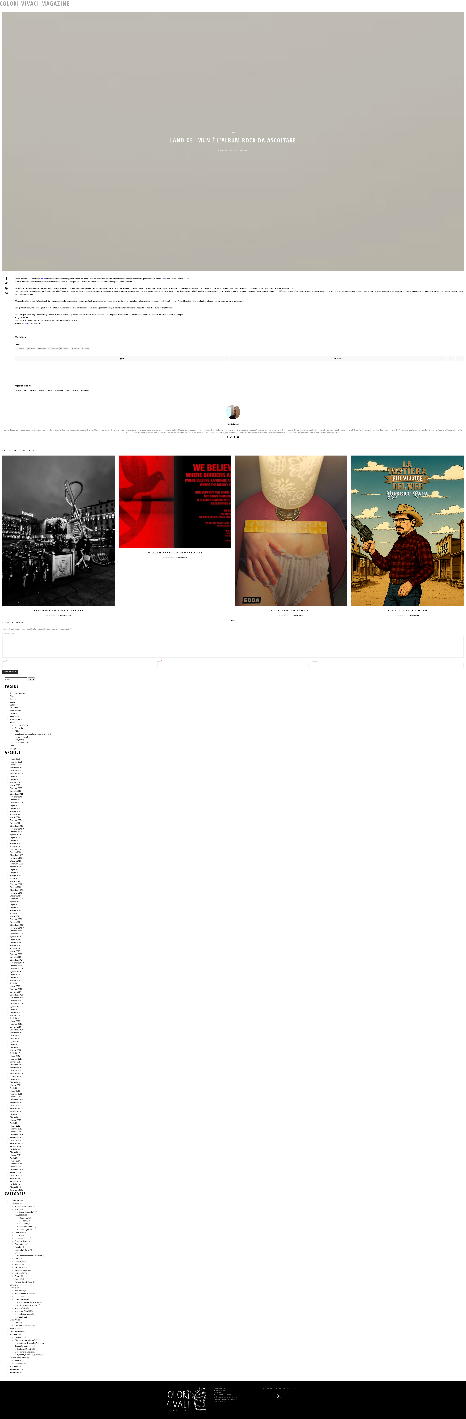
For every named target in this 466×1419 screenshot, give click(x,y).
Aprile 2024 (15, 814)
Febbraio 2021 (16, 919)
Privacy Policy (16, 719)
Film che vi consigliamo (24, 1340)
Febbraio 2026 (16, 762)
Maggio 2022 (15, 875)
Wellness (18, 1363)
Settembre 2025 (16, 773)
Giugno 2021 (15, 907)
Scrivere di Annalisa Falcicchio (31, 1343)
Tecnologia (24, 1229)
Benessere (23, 1218)
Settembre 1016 (16, 1190)
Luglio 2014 (15, 1149)
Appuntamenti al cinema (25, 1293)
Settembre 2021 (16, 898)
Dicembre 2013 (16, 1169)
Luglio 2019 (15, 974)
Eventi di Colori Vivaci (24, 1325)
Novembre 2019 (17, 963)
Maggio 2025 (15, 782)
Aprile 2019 (15, 983)
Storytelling (19, 740)
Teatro (17, 1276)
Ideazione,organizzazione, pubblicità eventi (33, 734)
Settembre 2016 (16, 1073)
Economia (23, 1223)
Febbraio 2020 (16, 954)
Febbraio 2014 (16, 1163)
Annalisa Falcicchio (65, 616)
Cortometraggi (21, 1238)
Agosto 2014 (15, 1146)
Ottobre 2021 (15, 896)
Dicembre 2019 (16, 960)
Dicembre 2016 (16, 1064)
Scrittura (18, 1273)
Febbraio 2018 (16, 1024)
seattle (75, 391)
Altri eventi (19, 1290)
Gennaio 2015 (15, 1131)
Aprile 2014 (15, 1158)
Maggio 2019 (15, 980)
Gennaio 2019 (15, 992)
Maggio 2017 (15, 1050)
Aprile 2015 (15, 1123)
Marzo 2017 (15, 1056)
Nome (4, 661)
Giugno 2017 (15, 1047)
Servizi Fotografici (22, 737)
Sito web (315, 661)
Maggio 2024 (15, 811)
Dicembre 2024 (16, 794)
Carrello (13, 699)
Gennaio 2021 (15, 922)
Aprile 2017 (15, 1053)
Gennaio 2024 (15, 823)
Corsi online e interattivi (29, 1302)
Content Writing (21, 725)
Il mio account (15, 710)
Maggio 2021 (15, 910)
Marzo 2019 (15, 986)
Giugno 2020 (15, 942)
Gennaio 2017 (15, 1062)
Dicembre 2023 (16, 826)
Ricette (18, 1360)
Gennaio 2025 (15, 791)
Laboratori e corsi (22, 1299)
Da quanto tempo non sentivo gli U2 (58, 610)
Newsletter (14, 716)
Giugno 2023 (15, 840)
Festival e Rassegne (23, 1241)
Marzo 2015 (15, 1126)
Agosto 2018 (15, 1006)
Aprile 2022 (15, 878)
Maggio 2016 (15, 1085)
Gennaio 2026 (15, 764)
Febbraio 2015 (16, 1129)
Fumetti (18, 1247)
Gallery (13, 705)
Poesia (17, 1264)
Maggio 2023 (15, 843)
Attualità (18, 1215)
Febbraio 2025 (16, 788)
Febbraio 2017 (16, 1059)
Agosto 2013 (15, 1181)
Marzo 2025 (15, 785)
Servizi (12, 722)
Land (164, 278)
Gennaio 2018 (15, 1027)
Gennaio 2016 (15, 1096)
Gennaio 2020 (15, 957)
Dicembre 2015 (16, 1099)
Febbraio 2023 (16, 849)
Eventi (12, 1287)
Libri (16, 1258)
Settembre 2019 (16, 968)
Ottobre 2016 (15, 1070)
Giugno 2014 (15, 1152)
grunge (42, 391)
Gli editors (14, 707)
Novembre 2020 (17, 928)
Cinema (18, 1232)
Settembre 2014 (16, 1143)
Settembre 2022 (16, 864)
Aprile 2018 (15, 1018)
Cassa (12, 702)
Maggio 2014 (15, 1155)
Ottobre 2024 (15, 799)
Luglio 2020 (15, 939)
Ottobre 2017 (15, 1035)
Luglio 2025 (15, 776)
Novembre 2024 (17, 797)
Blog (12, 696)
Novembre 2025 (17, 767)
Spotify (27, 323)
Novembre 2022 (17, 858)
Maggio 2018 (15, 1015)
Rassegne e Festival (23, 1270)
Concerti (18, 1235)
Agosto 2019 (15, 971)
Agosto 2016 (15, 1076)
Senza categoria (26, 1212)
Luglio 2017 (15, 1044)
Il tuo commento (7, 634)
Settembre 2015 (16, 1108)
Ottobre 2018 (15, 1000)
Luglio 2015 (15, 1114)
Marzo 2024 (15, 817)
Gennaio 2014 (15, 1166)
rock (68, 391)
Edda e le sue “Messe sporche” (291, 610)
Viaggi (17, 1279)
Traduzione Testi (22, 742)
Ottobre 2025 (15, 770)
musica (50, 391)
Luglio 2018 (15, 1009)
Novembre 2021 (17, 893)
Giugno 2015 (15, 1117)
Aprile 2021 (15, 913)
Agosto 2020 (15, 936)
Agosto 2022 (15, 866)
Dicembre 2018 (16, 995)
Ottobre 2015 (15, 1105)
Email (159, 661)
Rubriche (13, 1334)
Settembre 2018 (16, 1003)
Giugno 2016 (15, 1082)
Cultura (13, 1203)
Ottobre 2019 (15, 965)
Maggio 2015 (15, 1120)
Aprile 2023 (15, 846)
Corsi (17, 1322)
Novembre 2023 (17, 829)
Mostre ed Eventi (22, 1311)
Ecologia (23, 1221)
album (19, 391)
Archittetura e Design (23, 1206)
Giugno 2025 (15, 779)
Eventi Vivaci (15, 1320)
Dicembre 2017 (16, 1030)
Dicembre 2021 (16, 890)
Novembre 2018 (17, 997)
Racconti (18, 1267)
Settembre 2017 (16, 1038)
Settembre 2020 (16, 933)
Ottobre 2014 (15, 1140)
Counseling (19, 728)
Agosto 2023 (15, 834)
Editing (18, 731)
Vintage (13, 748)
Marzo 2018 (15, 1021)
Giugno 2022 (15, 872)
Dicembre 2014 (16, 1134)
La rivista (13, 713)
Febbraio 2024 (16, 820)
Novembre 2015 (17, 1102)
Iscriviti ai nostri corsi (28, 1305)
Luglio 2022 (15, 869)
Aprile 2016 (15, 1088)
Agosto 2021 (15, 901)
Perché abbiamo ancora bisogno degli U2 (175, 552)
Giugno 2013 (15, 1187)
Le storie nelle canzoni (24, 1352)
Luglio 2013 (15, 1184)
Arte (16, 1209)
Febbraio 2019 (16, 989)
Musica (233, 133)
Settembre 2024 (16, 802)
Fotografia (19, 1244)
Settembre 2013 (16, 1178)
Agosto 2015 (15, 1111)
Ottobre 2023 (15, 831)
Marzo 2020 (15, 951)
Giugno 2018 (15, 1012)
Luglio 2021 (15, 904)
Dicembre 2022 (16, 855)
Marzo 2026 (15, 759)
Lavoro (17, 1253)
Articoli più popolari (18, 693)
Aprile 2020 (15, 948)
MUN (43, 278)
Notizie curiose (25, 1226)
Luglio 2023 (15, 837)
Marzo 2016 (15, 1091)
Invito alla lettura (22, 1250)
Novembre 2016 (17, 1067)
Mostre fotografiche (23, 1314)
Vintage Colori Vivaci (23, 1282)
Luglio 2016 (15, 1079)
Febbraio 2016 (16, 1094)
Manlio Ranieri (21, 337)
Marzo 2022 (15, 881)
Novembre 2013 (17, 1172)
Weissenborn (85, 391)
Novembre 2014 (17, 1137)
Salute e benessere (17, 1357)
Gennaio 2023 (15, 852)
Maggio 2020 (15, 945)
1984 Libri (19, 1337)
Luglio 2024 (15, 805)
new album (59, 391)
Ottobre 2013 (15, 1175)
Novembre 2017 (17, 1032)
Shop (12, 745)
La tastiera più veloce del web (407, 610)
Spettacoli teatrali (22, 1317)
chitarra (33, 391)
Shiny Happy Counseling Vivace (28, 1354)
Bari (25, 391)
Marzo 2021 (15, 916)
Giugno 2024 (15, 808)
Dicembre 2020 (16, 925)
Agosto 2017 (15, 1041)
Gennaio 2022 (15, 887)
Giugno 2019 (15, 977)
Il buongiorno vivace (23, 1346)
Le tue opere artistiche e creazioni (28, 1255)
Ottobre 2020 (15, 930)
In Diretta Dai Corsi (23, 1349)
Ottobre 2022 (15, 861)
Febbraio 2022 (16, 884)
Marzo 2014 (15, 1161)
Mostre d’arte (20, 1308)
